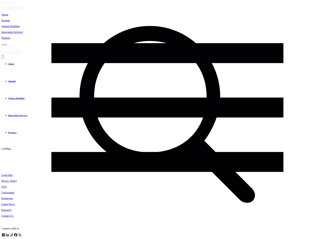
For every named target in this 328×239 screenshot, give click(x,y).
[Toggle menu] (5, 44)
